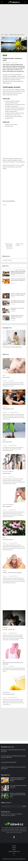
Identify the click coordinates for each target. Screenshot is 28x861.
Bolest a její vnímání (7, 506)
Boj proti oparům (6, 377)
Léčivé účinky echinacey (8, 539)
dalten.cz (13, 815)
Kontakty (14, 847)
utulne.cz (8, 814)
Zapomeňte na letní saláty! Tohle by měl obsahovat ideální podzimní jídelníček (17, 779)
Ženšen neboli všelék (7, 442)
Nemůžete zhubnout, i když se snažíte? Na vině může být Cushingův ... (17, 317)
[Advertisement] (14, 18)
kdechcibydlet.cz (4, 815)
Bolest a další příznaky (8, 471)
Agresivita (5, 627)
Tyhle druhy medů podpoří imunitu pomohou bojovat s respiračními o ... (18, 280)
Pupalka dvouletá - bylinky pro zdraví (16, 34)
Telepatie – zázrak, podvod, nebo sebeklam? (12, 572)
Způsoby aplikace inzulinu (8, 409)
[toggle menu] (1, 2)
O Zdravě (14, 845)
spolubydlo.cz (19, 814)
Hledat (24, 806)
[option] (14, 339)
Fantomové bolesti (7, 473)
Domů (2, 34)
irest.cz (9, 815)
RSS (14, 853)
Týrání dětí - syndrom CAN (8, 629)
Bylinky (6, 34)
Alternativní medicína (7, 260)
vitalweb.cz (3, 814)
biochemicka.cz (13, 814)
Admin (14, 855)
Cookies (14, 849)
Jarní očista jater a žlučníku (8, 694)
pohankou (18, 165)
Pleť (4, 660)
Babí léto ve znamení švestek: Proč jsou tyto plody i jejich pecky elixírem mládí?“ (18, 795)
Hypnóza (5, 570)
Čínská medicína (6, 692)
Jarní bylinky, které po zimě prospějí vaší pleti (12, 347)
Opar (4, 375)
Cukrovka (5, 407)
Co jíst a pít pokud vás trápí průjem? (8, 762)
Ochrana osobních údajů (14, 851)
